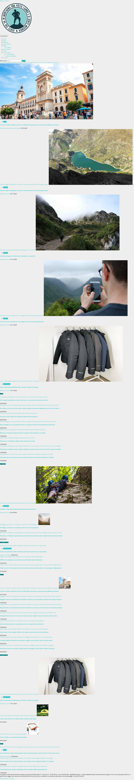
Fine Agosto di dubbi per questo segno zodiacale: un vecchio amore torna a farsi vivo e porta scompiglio (30, 446)
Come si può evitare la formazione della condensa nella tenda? (18, 715)
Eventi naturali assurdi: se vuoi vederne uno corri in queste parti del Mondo (22, 621)
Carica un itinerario (11, 56)
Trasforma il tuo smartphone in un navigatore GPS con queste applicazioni (22, 315)
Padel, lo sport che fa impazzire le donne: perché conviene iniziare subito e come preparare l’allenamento (30, 565)
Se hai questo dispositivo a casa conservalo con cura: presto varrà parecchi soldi (23, 397)
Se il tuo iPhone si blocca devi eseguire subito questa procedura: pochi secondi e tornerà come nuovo (30, 747)
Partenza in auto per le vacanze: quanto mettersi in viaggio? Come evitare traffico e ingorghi (27, 645)
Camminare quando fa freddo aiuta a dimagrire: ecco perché (17, 250)
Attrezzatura (6, 49)
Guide (4, 51)
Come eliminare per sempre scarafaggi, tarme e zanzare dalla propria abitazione (23, 766)
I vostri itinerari (10, 54)
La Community (7, 52)
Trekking (8, 47)
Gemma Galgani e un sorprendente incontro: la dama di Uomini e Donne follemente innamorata (28, 421)
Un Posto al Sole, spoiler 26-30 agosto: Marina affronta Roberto (18, 413)
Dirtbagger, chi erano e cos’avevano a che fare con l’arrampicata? (19, 524)
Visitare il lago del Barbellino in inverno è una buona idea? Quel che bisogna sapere (24, 184)
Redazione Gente (5, 194)
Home (4, 39)
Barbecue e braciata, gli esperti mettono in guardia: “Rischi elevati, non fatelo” (22, 430)
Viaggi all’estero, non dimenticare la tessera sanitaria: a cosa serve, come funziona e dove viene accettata (30, 604)
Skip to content (4, 1)
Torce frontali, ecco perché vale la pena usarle (13, 734)
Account (5, 58)
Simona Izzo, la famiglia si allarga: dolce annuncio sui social (17, 438)
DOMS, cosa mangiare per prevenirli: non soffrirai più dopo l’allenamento (21, 557)
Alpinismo (5, 42)
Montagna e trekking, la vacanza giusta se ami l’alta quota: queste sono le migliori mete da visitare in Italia (31, 532)
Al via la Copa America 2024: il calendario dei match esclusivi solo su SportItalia (23, 545)
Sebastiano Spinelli (5, 756)
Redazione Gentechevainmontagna (10, 128)
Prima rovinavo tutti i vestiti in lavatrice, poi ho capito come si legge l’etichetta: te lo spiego (26, 758)
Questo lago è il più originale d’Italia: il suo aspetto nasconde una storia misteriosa (24, 629)
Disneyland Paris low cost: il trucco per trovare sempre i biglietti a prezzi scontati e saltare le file (28, 613)
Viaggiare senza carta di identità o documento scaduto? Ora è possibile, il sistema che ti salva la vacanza (30, 596)
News (4, 41)
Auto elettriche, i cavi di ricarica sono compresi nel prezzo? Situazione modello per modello (26, 454)
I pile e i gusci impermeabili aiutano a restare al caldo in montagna (19, 381)
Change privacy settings (7, 778)
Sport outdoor (7, 44)
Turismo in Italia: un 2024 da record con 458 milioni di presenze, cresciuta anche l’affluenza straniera (29, 62)
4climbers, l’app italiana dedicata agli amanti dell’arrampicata (18, 503)
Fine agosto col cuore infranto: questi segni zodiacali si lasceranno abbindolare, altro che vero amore (29, 405)
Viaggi (4, 46)
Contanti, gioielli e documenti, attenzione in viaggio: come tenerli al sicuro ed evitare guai (26, 637)
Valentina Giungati (5, 555)
